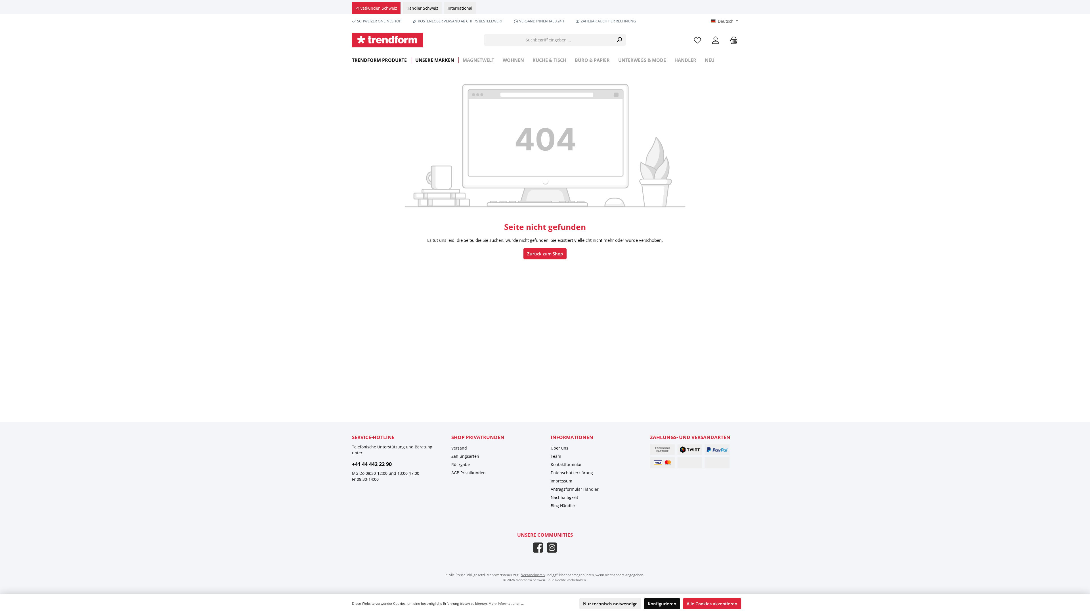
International (460, 8)
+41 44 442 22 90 (372, 464)
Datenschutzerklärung (572, 472)
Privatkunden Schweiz (376, 8)
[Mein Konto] (715, 40)
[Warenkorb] (732, 40)
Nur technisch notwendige (610, 603)
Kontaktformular (566, 464)
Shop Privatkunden (477, 437)
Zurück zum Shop (545, 254)
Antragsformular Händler (575, 489)
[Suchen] (619, 40)
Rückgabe (460, 464)
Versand (459, 448)
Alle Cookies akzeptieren (712, 603)
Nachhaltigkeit (564, 497)
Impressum (561, 481)
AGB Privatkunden (468, 472)
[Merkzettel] (697, 40)
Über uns (559, 448)
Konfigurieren (662, 603)
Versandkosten (533, 574)
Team (556, 456)
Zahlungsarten (465, 456)
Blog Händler (563, 505)
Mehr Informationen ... (506, 603)
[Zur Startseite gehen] (387, 40)
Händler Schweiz (422, 8)
